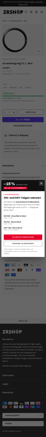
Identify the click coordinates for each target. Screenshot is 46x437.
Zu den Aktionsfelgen (23, 237)
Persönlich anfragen (23, 243)
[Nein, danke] (41, 183)
